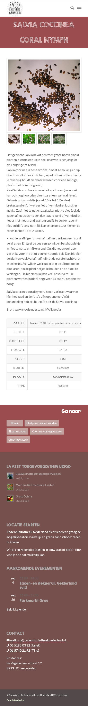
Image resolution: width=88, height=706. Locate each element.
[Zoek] (70, 8)
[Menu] (79, 8)
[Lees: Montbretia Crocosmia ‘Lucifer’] (10, 487)
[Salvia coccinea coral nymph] (28, 138)
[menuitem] (70, 8)
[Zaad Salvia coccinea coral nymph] (44, 95)
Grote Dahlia (24, 496)
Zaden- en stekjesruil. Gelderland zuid (48, 585)
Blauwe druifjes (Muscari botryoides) (38, 473)
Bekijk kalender (17, 609)
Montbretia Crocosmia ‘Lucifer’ (35, 485)
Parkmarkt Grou (34, 600)
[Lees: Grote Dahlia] (10, 498)
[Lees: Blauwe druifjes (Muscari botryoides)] (10, 475)
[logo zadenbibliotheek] (36, 8)
